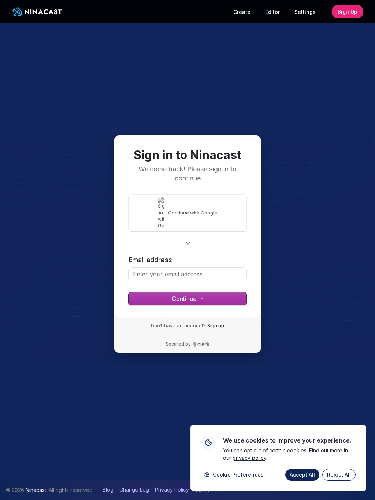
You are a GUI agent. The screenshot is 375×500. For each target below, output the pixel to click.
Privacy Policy (172, 489)
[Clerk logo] (201, 344)
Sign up (215, 325)
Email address (150, 260)
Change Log (134, 489)
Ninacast (36, 490)
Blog (108, 489)
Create (241, 12)
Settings (305, 12)
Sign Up (347, 11)
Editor (272, 12)
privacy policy (249, 458)
